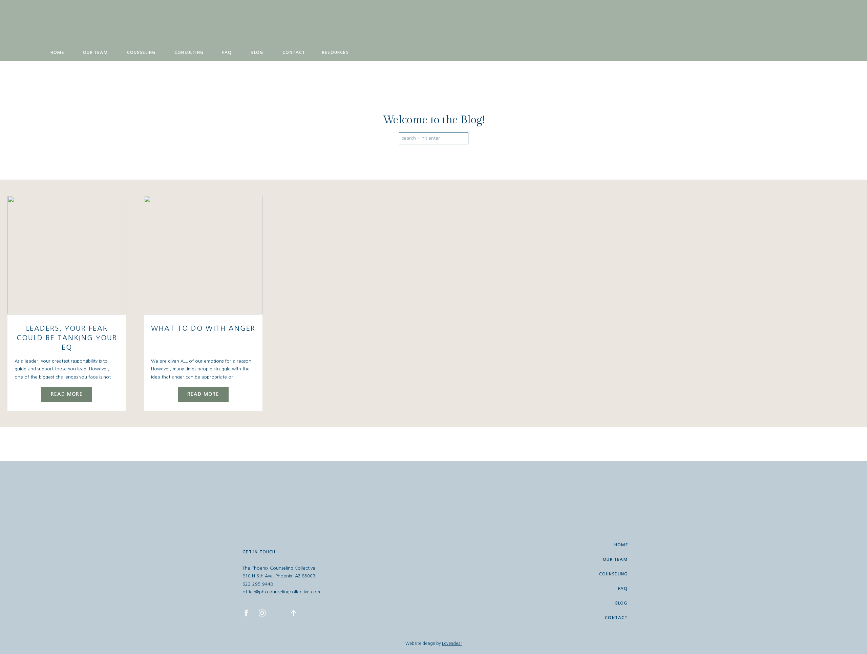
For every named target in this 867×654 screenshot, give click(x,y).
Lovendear (452, 643)
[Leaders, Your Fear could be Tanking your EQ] (66, 255)
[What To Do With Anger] (203, 255)
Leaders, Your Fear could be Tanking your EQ (67, 338)
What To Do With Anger (203, 328)
